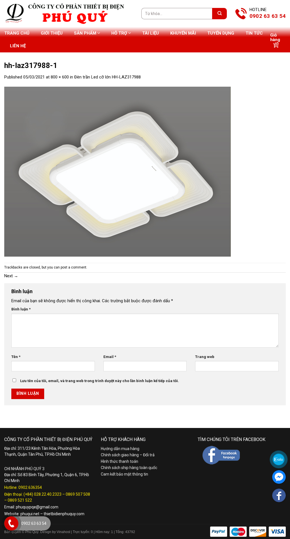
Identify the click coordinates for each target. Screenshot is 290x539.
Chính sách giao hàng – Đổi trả (128, 455)
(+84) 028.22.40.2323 (42, 494)
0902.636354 (30, 487)
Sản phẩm (85, 33)
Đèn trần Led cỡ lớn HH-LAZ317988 (107, 77)
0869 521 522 (20, 500)
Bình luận (21, 309)
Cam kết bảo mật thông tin (124, 474)
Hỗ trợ (119, 33)
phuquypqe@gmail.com (37, 507)
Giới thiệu (52, 33)
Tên (15, 356)
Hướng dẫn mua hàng (120, 448)
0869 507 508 (78, 494)
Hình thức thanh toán (119, 461)
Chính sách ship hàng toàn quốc (129, 467)
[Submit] (219, 13)
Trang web (204, 356)
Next (11, 275)
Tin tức (254, 33)
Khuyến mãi (183, 33)
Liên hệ (18, 46)
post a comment (73, 267)
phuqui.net (29, 514)
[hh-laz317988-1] (117, 171)
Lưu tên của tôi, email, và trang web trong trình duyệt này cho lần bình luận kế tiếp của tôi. (99, 380)
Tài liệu (150, 33)
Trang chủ (16, 33)
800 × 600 (60, 77)
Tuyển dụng (220, 33)
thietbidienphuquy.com (64, 514)
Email (109, 356)
